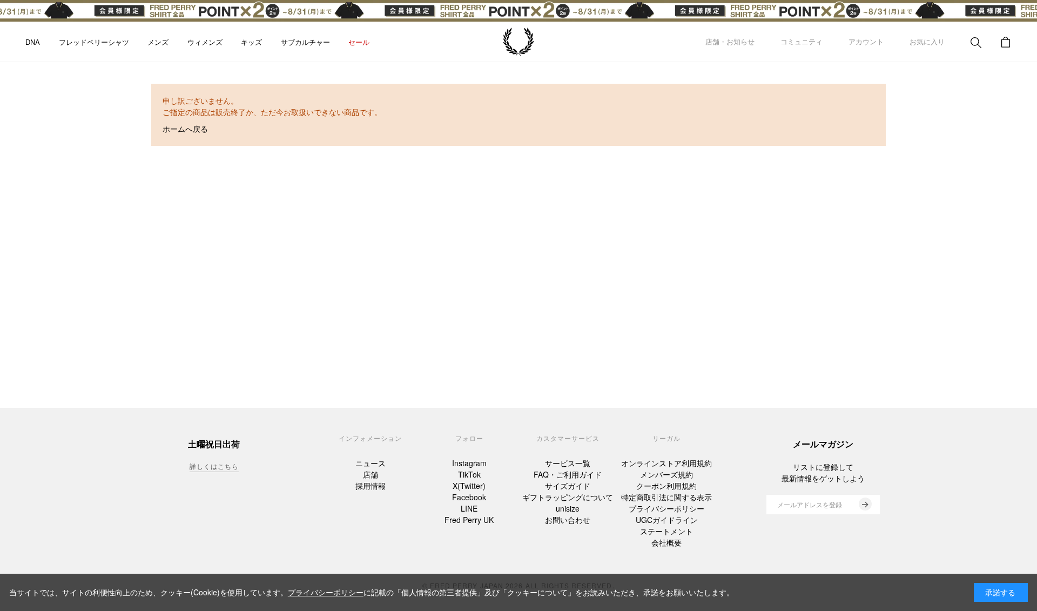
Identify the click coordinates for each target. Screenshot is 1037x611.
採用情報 (370, 485)
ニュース (370, 463)
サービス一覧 (567, 463)
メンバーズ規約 (666, 474)
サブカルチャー (305, 41)
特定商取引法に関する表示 (666, 497)
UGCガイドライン (667, 519)
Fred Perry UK (469, 519)
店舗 (370, 474)
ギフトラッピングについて (567, 497)
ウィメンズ (205, 41)
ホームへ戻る (185, 128)
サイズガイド (567, 485)
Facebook (469, 497)
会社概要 (666, 542)
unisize (568, 508)
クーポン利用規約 (666, 485)
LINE (469, 508)
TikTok (469, 474)
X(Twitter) (469, 485)
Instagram (469, 463)
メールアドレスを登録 (809, 504)
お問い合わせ (567, 519)
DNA (32, 41)
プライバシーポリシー (666, 508)
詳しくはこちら (214, 466)
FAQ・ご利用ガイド (568, 474)
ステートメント (666, 531)
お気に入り (927, 41)
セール (358, 41)
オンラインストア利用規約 (666, 463)
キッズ (251, 42)
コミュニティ (801, 41)
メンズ (158, 41)
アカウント (866, 41)
